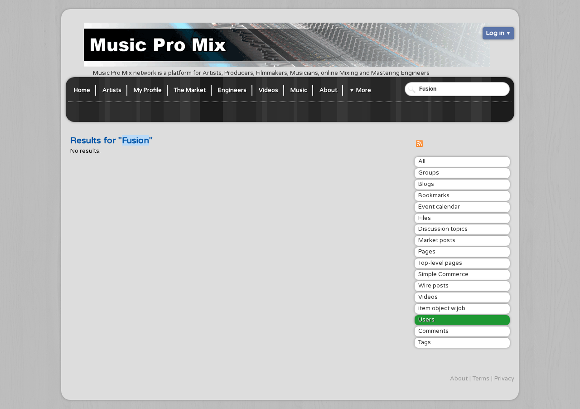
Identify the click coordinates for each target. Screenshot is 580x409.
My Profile (148, 90)
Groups (428, 172)
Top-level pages (440, 263)
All (421, 161)
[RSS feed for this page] (419, 145)
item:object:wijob (441, 308)
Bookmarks (434, 195)
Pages (426, 251)
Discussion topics (443, 229)
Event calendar (439, 206)
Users (426, 319)
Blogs (426, 184)
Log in (495, 33)
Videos (268, 90)
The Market (190, 90)
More (363, 90)
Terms (481, 378)
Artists (111, 90)
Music (298, 90)
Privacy (504, 378)
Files (424, 218)
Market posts (436, 240)
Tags (424, 342)
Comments (433, 331)
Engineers (232, 90)
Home (82, 90)
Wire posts (433, 285)
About (328, 90)
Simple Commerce (443, 274)
